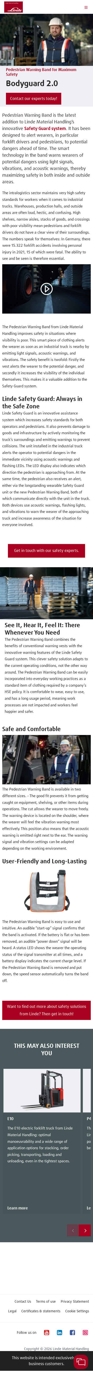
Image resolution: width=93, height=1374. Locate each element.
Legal (12, 1311)
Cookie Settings (77, 1311)
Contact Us (23, 1301)
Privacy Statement (75, 1301)
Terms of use (46, 1301)
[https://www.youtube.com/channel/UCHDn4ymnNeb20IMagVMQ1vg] (46, 1333)
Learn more (17, 1208)
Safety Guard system (45, 129)
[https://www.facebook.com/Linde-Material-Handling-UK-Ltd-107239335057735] (72, 1333)
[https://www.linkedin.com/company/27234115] (59, 1333)
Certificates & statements (40, 1311)
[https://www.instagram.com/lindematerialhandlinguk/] (85, 1333)
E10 (10, 1119)
